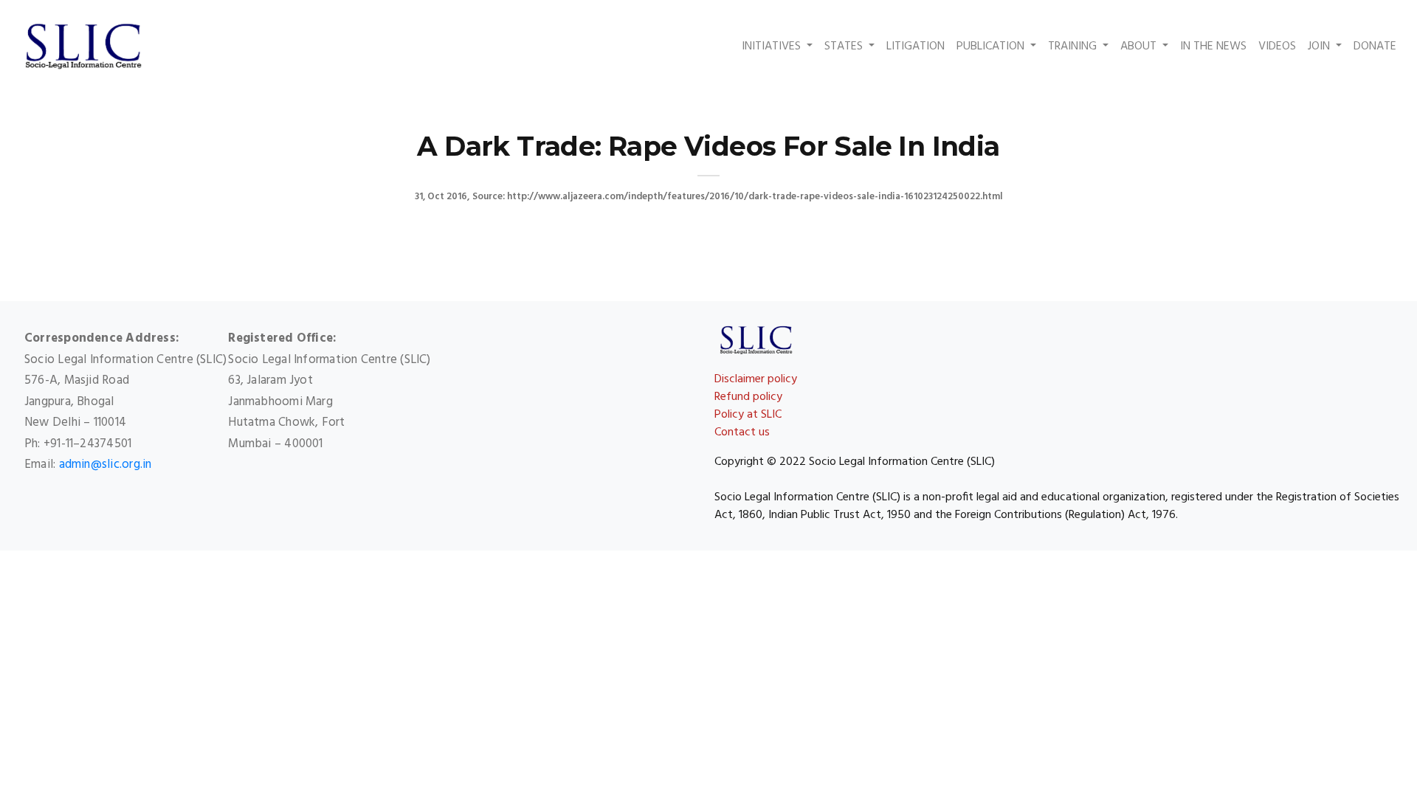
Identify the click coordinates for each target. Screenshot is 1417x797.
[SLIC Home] (83, 46)
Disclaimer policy (755, 379)
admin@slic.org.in (105, 465)
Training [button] (1074, 46)
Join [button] (1320, 46)
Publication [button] (991, 46)
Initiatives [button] (773, 46)
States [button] (845, 46)
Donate (1376, 46)
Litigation (915, 46)
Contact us (742, 432)
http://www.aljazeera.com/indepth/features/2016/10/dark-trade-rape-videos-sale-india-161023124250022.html (755, 196)
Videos (1277, 46)
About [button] (1139, 46)
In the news (1213, 46)
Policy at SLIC (748, 414)
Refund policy (748, 397)
